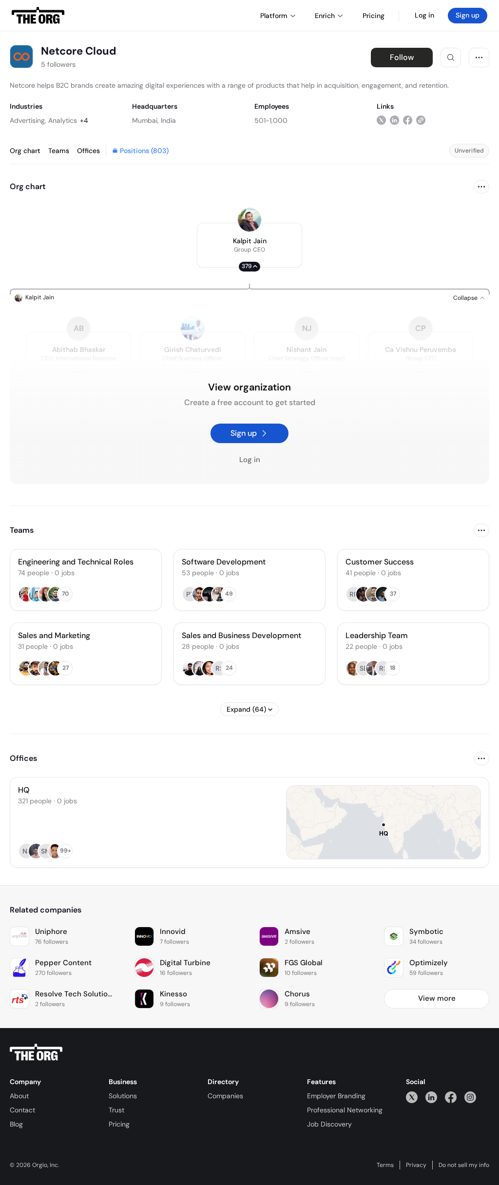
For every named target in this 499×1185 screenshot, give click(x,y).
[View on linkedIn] (394, 120)
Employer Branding (336, 1095)
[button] (249, 245)
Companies (225, 1095)
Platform (274, 15)
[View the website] (420, 120)
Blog (16, 1124)
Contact (22, 1110)
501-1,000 (271, 120)
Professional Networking (345, 1110)
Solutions (123, 1095)
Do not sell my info (464, 1165)
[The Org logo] (36, 1052)
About (19, 1095)
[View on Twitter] (381, 120)
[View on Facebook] (407, 120)
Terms (385, 1165)
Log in (424, 15)
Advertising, (28, 120)
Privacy (416, 1165)
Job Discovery (329, 1124)
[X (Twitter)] (412, 1097)
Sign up (468, 15)
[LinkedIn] (431, 1097)
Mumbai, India (154, 120)
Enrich (325, 15)
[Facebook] (451, 1097)
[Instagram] (470, 1097)
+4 (84, 120)
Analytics (62, 120)
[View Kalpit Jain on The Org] (249, 220)
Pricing (119, 1124)
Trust (116, 1110)
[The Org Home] (38, 15)
